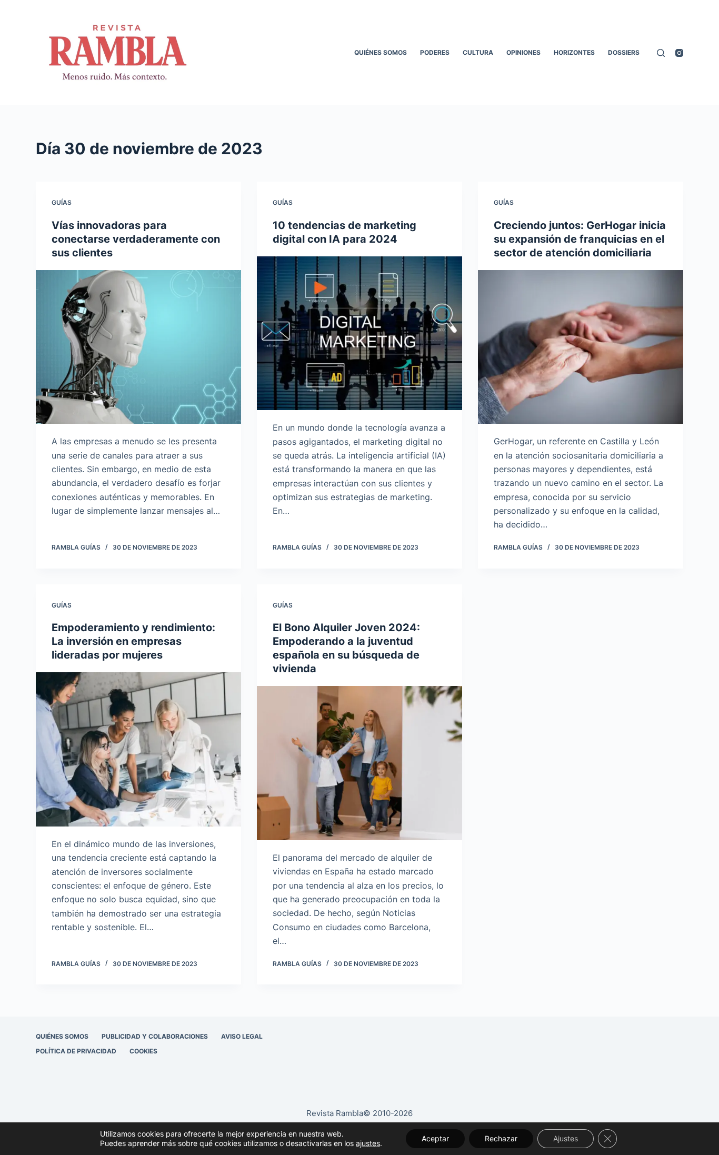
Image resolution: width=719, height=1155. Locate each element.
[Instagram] (679, 53)
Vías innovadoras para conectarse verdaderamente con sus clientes (136, 239)
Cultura (478, 52)
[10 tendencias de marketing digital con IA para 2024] (359, 333)
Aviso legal (242, 1036)
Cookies (143, 1051)
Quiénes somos (380, 52)
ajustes (368, 1143)
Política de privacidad (76, 1051)
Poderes (435, 52)
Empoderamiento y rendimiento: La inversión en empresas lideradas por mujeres (133, 641)
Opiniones (523, 52)
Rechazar (501, 1138)
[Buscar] (661, 53)
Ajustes (565, 1138)
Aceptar (435, 1138)
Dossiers (624, 52)
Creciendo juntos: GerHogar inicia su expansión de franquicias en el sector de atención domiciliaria (580, 239)
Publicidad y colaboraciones (155, 1036)
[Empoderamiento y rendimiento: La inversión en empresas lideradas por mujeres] (138, 749)
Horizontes (574, 52)
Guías (62, 202)
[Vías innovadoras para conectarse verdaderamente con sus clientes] (138, 347)
